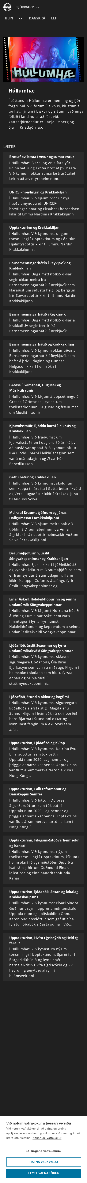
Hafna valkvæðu (44, 1162)
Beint (10, 18)
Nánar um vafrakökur (47, 1137)
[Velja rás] (20, 18)
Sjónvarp (25, 7)
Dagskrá (37, 18)
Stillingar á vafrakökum (43, 1151)
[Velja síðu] (37, 7)
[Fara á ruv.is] (7, 7)
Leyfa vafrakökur (43, 1173)
